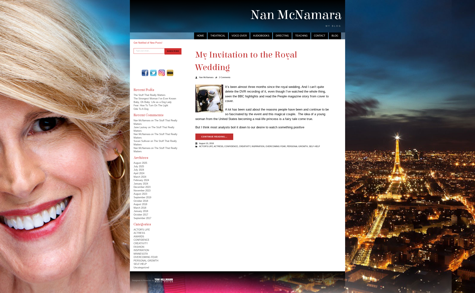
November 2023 (142, 190)
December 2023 (142, 187)
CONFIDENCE (141, 239)
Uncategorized (141, 267)
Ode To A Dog (141, 109)
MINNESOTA (141, 253)
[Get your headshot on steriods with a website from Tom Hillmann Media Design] (152, 280)
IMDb (170, 73)
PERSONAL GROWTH (146, 260)
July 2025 (139, 166)
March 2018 (140, 207)
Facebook (145, 73)
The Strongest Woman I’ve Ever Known (155, 98)
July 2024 (139, 169)
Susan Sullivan (142, 141)
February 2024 (141, 180)
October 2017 (141, 214)
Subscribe (173, 51)
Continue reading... (214, 137)
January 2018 (141, 211)
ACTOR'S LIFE (142, 229)
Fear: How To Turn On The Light (151, 105)
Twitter (153, 73)
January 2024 (141, 183)
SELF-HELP (140, 264)
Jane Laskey (140, 127)
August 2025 (140, 163)
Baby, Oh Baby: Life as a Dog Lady (153, 102)
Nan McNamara (296, 15)
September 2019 (142, 197)
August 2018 (140, 204)
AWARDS (139, 236)
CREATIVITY (141, 243)
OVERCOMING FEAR (146, 257)
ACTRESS (139, 233)
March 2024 (140, 176)
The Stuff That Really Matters (150, 95)
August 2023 (140, 193)
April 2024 (139, 173)
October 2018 (141, 201)
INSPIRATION (141, 250)
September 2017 (142, 218)
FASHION (139, 247)
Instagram (161, 73)
